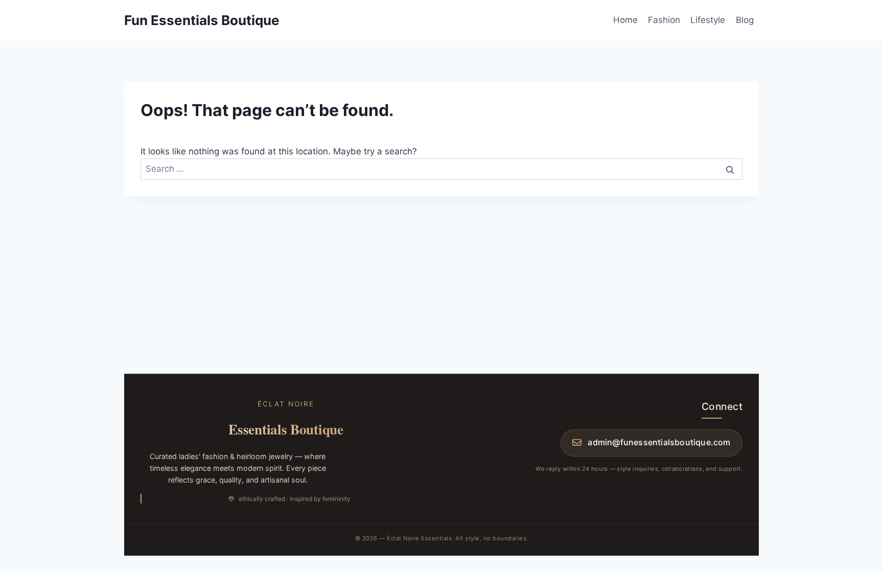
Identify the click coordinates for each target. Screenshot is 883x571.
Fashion (664, 20)
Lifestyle (707, 20)
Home (625, 20)
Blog (745, 20)
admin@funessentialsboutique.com (659, 442)
